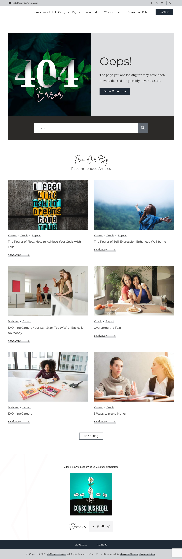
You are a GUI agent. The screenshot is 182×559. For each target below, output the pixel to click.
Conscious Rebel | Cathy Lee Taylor (57, 12)
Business (13, 321)
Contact (164, 12)
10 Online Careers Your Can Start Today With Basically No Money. (45, 330)
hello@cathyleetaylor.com (25, 3)
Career (12, 235)
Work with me (113, 12)
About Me (92, 12)
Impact (36, 235)
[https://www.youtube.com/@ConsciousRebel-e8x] (103, 526)
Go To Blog (91, 436)
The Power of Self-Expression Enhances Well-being (130, 241)
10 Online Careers (20, 413)
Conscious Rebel (138, 12)
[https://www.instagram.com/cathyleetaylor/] (93, 526)
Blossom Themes (129, 554)
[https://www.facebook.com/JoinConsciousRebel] (97, 526)
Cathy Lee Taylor (56, 554)
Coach (24, 235)
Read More (14, 254)
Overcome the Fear (107, 327)
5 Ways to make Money (110, 413)
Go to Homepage (115, 91)
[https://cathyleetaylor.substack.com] (109, 526)
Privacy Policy (147, 554)
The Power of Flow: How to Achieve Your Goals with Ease (44, 244)
